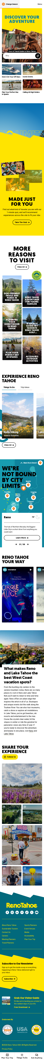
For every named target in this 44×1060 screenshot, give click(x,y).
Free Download (21, 1007)
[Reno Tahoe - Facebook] (7, 912)
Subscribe (8, 979)
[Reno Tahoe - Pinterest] (22, 912)
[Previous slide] (16, 544)
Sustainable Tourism (10, 929)
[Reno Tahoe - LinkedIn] (17, 912)
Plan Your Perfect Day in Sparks (10, 93)
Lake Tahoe (9, 734)
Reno (31, 731)
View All (21, 267)
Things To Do (22, 1058)
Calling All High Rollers (31, 92)
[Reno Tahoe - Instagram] (12, 912)
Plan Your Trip (29, 939)
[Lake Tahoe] (13, 508)
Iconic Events (28, 77)
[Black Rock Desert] (40, 462)
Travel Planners (8, 943)
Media (26, 932)
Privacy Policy (7, 1049)
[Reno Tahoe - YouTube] (36, 912)
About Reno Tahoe (9, 925)
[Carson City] (30, 507)
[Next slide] (28, 544)
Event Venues (29, 929)
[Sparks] (28, 485)
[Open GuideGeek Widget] (38, 55)
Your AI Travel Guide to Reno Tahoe (22, 51)
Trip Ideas (25, 387)
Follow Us (11, 757)
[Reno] (23, 488)
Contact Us (6, 932)
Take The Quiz (21, 222)
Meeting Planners (9, 939)
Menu (40, 4)
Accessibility (29, 936)
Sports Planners (30, 925)
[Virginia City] (33, 497)
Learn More (24, 538)
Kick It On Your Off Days (11, 77)
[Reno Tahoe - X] (31, 912)
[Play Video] (31, 570)
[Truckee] (7, 495)
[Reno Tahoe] (22, 905)
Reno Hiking (11, 432)
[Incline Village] (17, 499)
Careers (5, 936)
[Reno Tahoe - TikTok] (27, 912)
